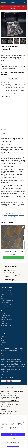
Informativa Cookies (6, 325)
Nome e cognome (5, 417)
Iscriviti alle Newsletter (6, 307)
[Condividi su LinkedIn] (13, 116)
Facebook (3, 336)
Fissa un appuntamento (7, 300)
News (3, 355)
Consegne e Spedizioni (7, 294)
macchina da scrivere (13, 215)
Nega (13, 438)
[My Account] (2, 6)
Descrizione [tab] (4, 130)
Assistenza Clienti (5, 315)
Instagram (3, 340)
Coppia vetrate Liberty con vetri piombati (13, 252)
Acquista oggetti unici (6, 292)
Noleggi (3, 298)
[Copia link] (3, 121)
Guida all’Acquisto (5, 302)
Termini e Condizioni (6, 319)
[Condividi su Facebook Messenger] (13, 103)
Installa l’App (4, 329)
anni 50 (5, 215)
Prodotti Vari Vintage (16, 213)
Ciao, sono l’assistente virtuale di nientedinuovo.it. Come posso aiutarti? (13, 386)
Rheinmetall (21, 215)
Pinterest (3, 342)
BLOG (2, 346)
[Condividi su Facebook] (13, 100)
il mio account (6, 8)
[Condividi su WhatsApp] (13, 113)
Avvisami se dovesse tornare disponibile (13, 66)
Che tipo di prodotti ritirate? (8, 398)
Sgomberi (3, 296)
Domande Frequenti (6, 321)
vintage (13, 216)
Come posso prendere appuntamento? (11, 400)
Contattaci (3, 317)
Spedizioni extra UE (6, 290)
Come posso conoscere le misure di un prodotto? (13, 403)
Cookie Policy (10, 446)
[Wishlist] (23, 227)
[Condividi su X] (13, 105)
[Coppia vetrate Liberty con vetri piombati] (13, 237)
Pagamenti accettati (6, 327)
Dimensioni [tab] (4, 133)
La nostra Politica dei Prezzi (8, 304)
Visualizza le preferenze (13, 442)
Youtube (3, 344)
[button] (24, 419)
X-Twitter (3, 338)
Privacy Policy (16, 446)
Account (3, 313)
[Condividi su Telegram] (13, 119)
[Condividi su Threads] (13, 108)
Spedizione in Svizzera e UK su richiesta (12, 93)
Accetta (13, 434)
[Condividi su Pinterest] (13, 111)
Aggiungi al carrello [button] (13, 257)
